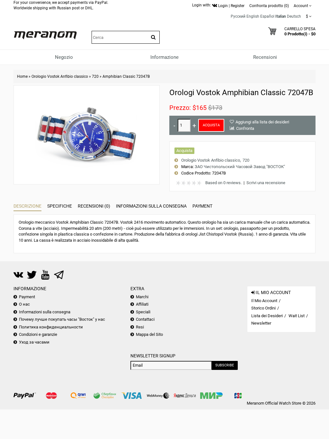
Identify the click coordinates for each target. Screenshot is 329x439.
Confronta (245, 128)
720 (95, 76)
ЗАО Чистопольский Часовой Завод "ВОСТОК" (240, 166)
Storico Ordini (263, 308)
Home (22, 76)
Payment (202, 206)
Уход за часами (34, 342)
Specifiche (59, 206)
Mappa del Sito (149, 334)
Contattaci (145, 319)
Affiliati (142, 304)
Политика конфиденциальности (51, 327)
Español (267, 16)
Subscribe (224, 365)
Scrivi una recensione (265, 182)
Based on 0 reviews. (223, 182)
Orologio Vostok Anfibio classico (59, 76)
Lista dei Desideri (267, 315)
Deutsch (294, 16)
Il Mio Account (264, 300)
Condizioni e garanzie (38, 334)
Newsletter (261, 323)
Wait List (297, 315)
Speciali (143, 311)
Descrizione (27, 206)
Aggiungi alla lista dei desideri (262, 122)
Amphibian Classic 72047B (126, 76)
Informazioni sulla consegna (151, 206)
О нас (24, 304)
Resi (140, 327)
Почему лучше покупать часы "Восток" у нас (62, 319)
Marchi (142, 296)
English (252, 16)
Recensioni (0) (94, 206)
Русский (238, 16)
